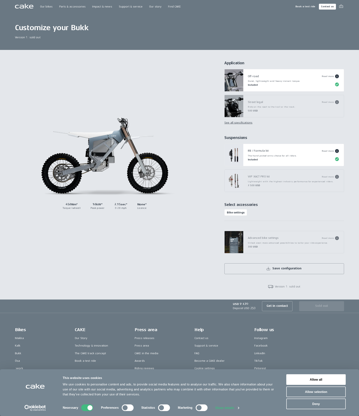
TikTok (258, 360)
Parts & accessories (72, 6)
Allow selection (316, 392)
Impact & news (102, 6)
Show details (224, 408)
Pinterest (260, 368)
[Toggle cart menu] (341, 6)
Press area (142, 345)
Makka (19, 338)
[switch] (128, 407)
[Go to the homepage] (24, 7)
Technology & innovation (91, 345)
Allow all (316, 379)
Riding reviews (144, 368)
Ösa (17, 360)
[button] (330, 76)
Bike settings (236, 212)
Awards (140, 360)
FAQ (196, 353)
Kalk (18, 345)
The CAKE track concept (90, 353)
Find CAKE (174, 6)
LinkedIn (259, 353)
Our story (155, 6)
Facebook (261, 345)
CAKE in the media (146, 353)
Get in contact (277, 306)
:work (19, 368)
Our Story (81, 338)
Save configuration (286, 268)
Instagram (261, 338)
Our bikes (46, 6)
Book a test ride (305, 6)
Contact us (327, 6)
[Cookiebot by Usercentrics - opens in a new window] (35, 408)
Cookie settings (204, 368)
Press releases (144, 338)
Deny (316, 404)
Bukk (18, 353)
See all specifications (238, 122)
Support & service (131, 6)
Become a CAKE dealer (209, 360)
